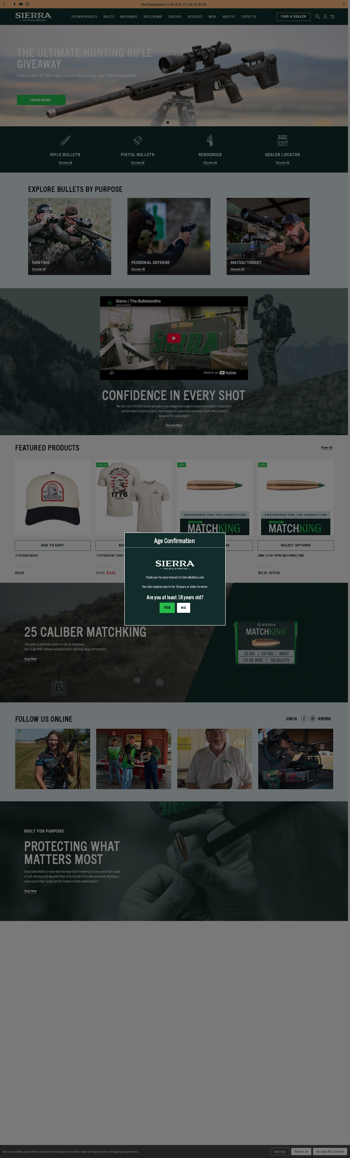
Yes (167, 607)
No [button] (183, 608)
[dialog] (175, 579)
